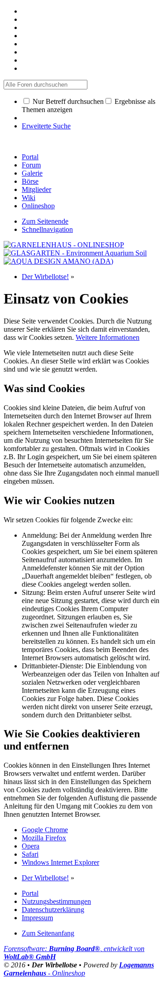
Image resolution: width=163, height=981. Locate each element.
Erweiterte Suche (46, 126)
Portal (30, 157)
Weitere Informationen (107, 337)
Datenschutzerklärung (53, 909)
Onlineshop (38, 206)
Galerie (32, 173)
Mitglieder (36, 189)
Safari (30, 854)
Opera (30, 846)
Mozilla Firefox (44, 838)
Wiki (28, 197)
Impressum (37, 918)
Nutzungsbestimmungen (56, 901)
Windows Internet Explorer (60, 862)
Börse (30, 181)
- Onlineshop (79, 969)
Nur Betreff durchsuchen (67, 101)
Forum (31, 165)
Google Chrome (45, 830)
